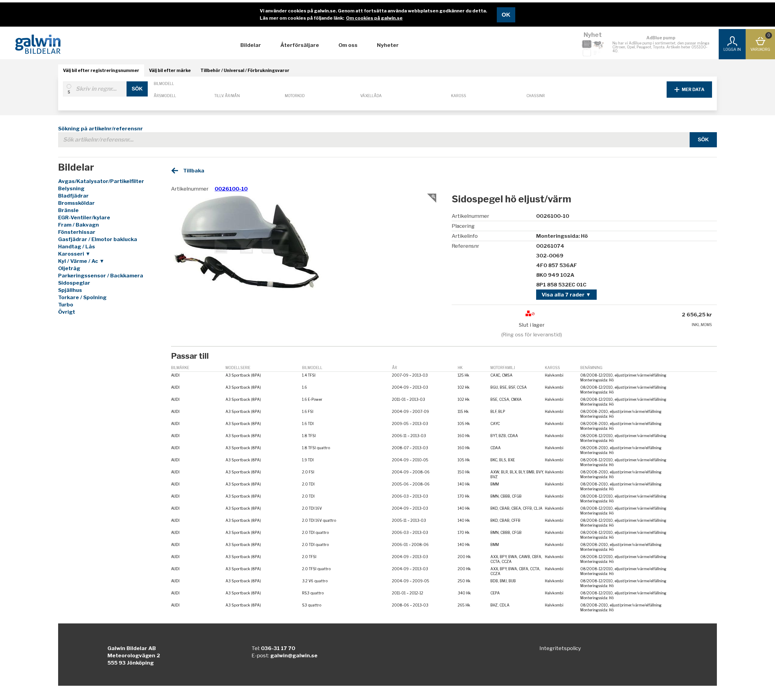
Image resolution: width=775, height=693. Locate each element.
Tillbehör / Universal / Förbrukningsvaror (244, 70)
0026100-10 (231, 189)
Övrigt (66, 312)
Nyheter (388, 45)
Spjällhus (70, 290)
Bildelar (250, 45)
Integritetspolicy (560, 648)
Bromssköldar (76, 203)
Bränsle (68, 210)
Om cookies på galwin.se (374, 18)
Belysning (71, 188)
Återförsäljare (299, 45)
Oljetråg (69, 268)
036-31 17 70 (278, 648)
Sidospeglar (74, 283)
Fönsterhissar (76, 232)
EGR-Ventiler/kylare (84, 217)
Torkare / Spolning (82, 297)
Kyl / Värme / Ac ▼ (81, 261)
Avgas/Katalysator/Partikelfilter (101, 181)
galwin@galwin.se (294, 655)
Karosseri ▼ (74, 254)
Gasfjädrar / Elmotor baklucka (97, 239)
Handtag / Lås (76, 247)
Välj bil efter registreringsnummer (101, 70)
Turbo (65, 305)
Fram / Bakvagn (78, 225)
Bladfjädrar (73, 196)
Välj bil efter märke (170, 70)
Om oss (348, 45)
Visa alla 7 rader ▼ (566, 295)
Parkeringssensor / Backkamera (100, 276)
